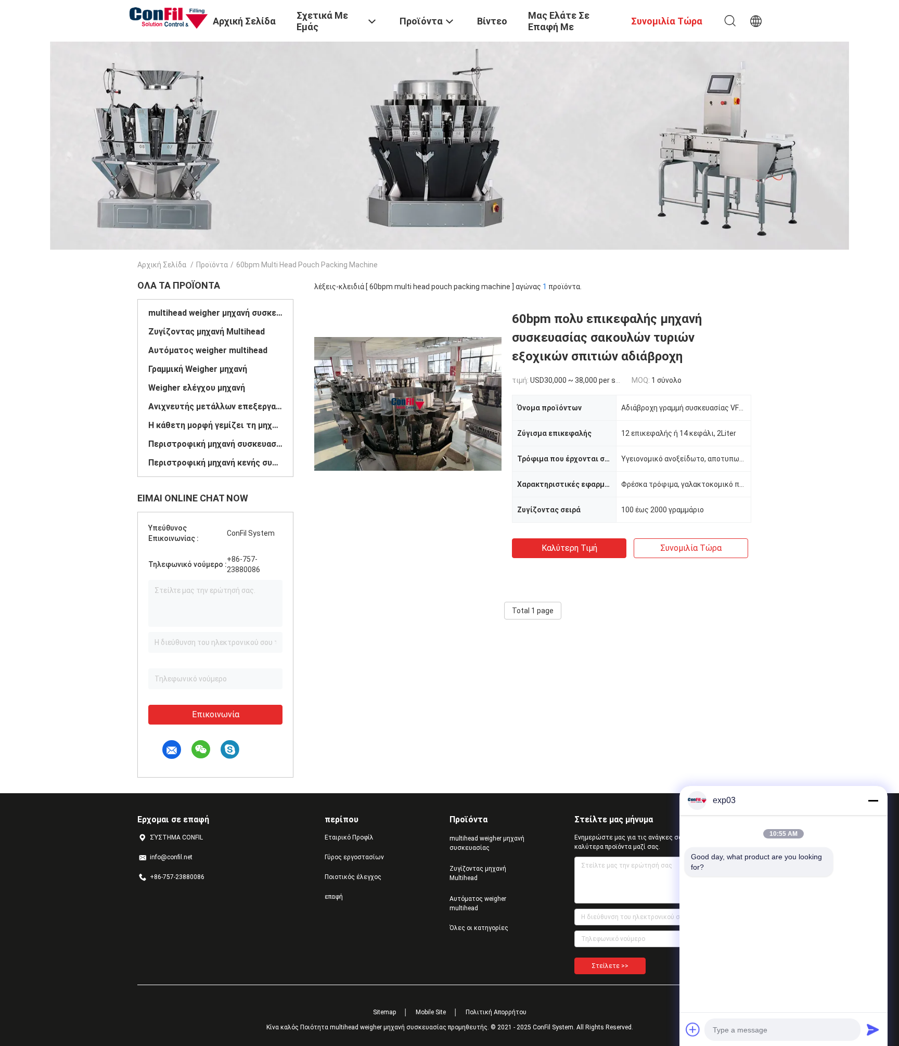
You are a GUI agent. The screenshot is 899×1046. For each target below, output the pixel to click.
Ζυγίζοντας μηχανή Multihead (206, 332)
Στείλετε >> (610, 966)
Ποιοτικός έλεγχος (353, 877)
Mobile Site (431, 1012)
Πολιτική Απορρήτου (496, 1012)
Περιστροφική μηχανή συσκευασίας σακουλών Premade (215, 444)
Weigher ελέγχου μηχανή (196, 388)
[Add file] (693, 1029)
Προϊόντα (212, 265)
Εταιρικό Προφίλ (349, 837)
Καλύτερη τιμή (569, 548)
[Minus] (873, 800)
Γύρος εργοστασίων (354, 857)
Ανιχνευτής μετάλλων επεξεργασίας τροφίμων (215, 406)
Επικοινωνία (215, 714)
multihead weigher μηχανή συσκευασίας (215, 313)
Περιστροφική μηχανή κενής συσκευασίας (215, 463)
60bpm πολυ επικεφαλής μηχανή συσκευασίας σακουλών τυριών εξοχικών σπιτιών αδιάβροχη (607, 338)
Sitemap (384, 1012)
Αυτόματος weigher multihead (207, 350)
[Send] (873, 1029)
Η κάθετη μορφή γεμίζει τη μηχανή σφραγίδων (215, 425)
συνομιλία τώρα (691, 548)
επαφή (334, 896)
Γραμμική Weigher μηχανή (197, 369)
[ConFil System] (169, 17)
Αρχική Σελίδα (161, 265)
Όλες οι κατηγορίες (479, 928)
